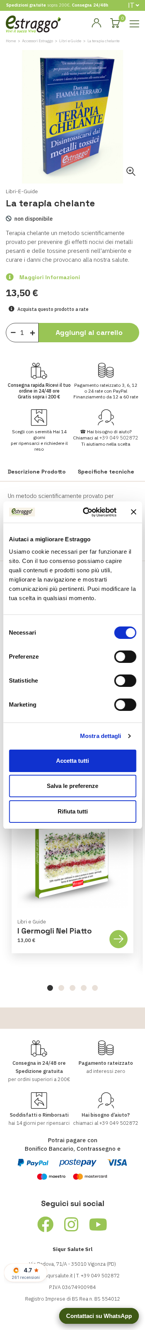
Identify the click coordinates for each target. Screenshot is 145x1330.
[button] (50, 988)
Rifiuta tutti (73, 811)
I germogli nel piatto (54, 931)
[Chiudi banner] (133, 512)
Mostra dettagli (100, 736)
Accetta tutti (72, 760)
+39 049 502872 (118, 437)
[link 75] (96, 23)
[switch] (125, 656)
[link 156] (71, 1224)
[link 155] (45, 1224)
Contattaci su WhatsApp (99, 1316)
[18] (13, 332)
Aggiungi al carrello (89, 332)
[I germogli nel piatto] (72, 853)
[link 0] (86, 512)
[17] (34, 331)
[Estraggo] (33, 23)
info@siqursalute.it (51, 1275)
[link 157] (98, 1224)
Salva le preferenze (72, 786)
